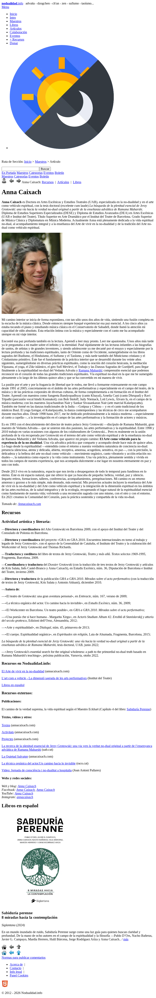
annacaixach (25, 797)
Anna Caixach (27, 786)
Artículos (16, 28)
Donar (14, 43)
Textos (6, 725)
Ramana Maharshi (90, 370)
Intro (13, 17)
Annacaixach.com (29, 504)
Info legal (16, 971)
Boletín (59, 172)
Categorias (36, 172)
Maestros (15, 21)
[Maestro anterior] (11, 182)
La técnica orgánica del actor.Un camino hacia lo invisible (39, 763)
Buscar (45, 168)
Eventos (15, 36)
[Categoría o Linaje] (4, 182)
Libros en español (13, 685)
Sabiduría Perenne (138, 709)
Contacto (15, 968)
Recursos (48, 182)
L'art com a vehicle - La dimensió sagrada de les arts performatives (44, 678)
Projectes (7, 739)
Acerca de (16, 964)
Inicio (13, 14)
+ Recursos (17, 39)
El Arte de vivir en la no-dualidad (23, 671)
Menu (5, 7)
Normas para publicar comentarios (24, 957)
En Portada (9, 172)
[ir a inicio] (4, 948)
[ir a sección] (11, 948)
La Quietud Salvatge (15, 756)
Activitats (8, 732)
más (125, 939)
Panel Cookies (19, 975)
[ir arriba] (18, 948)
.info (12, 3)
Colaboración (18, 32)
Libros (14, 25)
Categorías (21, 176)
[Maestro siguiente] (18, 182)
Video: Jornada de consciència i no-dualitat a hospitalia (37, 770)
